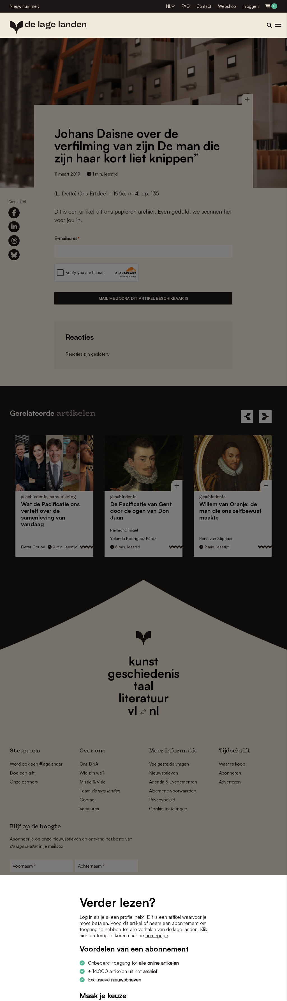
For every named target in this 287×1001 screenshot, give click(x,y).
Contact (203, 6)
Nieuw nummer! (24, 6)
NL (168, 6)
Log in (86, 917)
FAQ (186, 6)
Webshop (227, 6)
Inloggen (251, 6)
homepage (156, 935)
